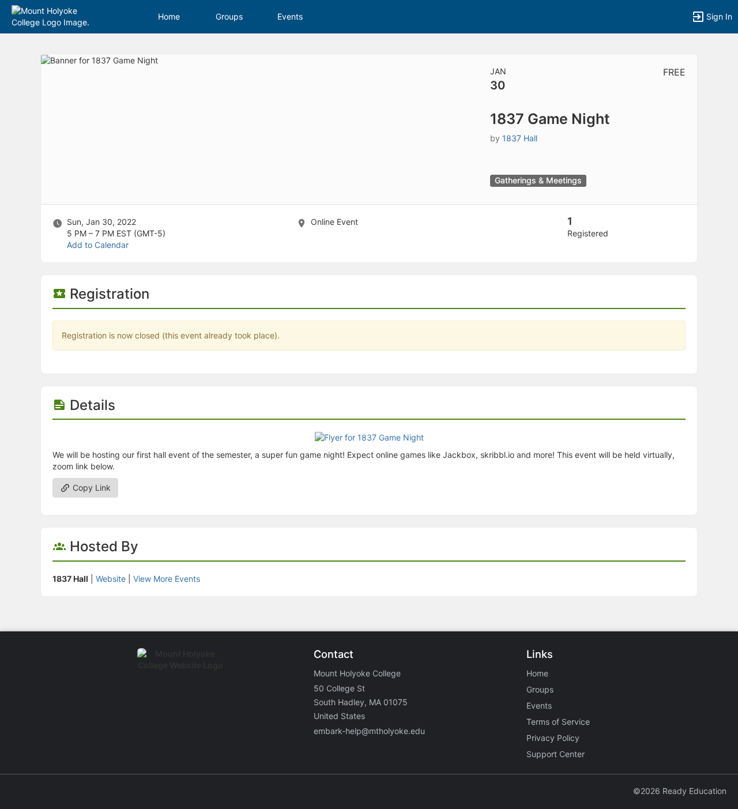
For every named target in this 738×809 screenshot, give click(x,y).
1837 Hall (519, 138)
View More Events (166, 579)
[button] (59, 16)
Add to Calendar (98, 245)
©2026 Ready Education (679, 791)
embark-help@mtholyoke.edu (369, 731)
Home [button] (169, 16)
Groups (229, 16)
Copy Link (90, 487)
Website (111, 579)
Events (290, 16)
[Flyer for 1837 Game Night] (369, 437)
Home (537, 673)
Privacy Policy (552, 738)
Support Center (555, 754)
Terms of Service (558, 722)
